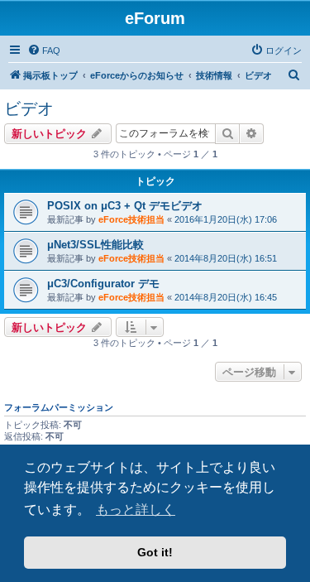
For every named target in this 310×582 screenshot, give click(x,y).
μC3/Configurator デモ (103, 283)
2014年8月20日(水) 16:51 (225, 258)
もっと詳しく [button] (135, 510)
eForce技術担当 (131, 219)
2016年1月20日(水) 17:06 (225, 219)
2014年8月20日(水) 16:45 (225, 297)
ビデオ (29, 108)
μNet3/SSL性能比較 (95, 244)
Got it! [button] (155, 552)
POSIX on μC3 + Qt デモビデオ (125, 206)
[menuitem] (43, 50)
